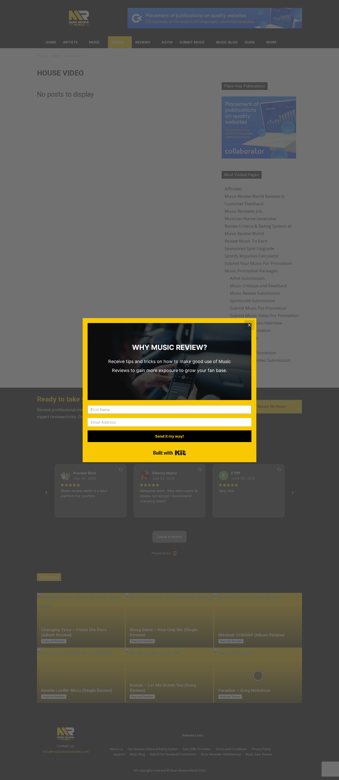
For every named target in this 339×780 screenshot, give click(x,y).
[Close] (249, 325)
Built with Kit (169, 452)
